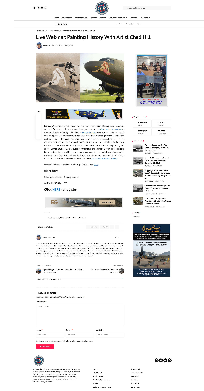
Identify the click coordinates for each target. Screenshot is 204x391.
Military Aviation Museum (110, 129)
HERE (56, 189)
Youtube (119, 24)
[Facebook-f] (34, 7)
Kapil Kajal (148, 153)
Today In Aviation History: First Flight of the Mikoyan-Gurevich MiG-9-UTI (157, 188)
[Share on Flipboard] (112, 227)
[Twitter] (38, 7)
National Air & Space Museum (104, 158)
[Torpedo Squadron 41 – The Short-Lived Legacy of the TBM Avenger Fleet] (138, 148)
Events (139, 24)
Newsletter (130, 24)
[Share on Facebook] (38, 116)
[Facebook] (121, 237)
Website (100, 330)
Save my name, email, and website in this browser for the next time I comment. (66, 341)
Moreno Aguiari (48, 45)
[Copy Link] (38, 126)
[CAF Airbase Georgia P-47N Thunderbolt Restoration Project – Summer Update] (138, 201)
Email (69, 330)
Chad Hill (56, 218)
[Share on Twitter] (38, 121)
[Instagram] (45, 7)
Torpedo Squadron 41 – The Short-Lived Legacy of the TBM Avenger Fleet (157, 147)
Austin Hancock (149, 194)
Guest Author (149, 181)
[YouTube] (123, 237)
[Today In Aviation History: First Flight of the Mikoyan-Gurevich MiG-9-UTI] (138, 188)
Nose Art (82, 218)
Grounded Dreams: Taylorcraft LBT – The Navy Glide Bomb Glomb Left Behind (157, 160)
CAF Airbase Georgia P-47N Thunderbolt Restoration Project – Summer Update (158, 201)
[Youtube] (42, 7)
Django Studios (89, 132)
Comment (41, 301)
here (96, 164)
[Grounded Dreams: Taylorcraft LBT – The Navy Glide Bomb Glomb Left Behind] (138, 161)
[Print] (38, 131)
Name (39, 330)
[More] (38, 136)
